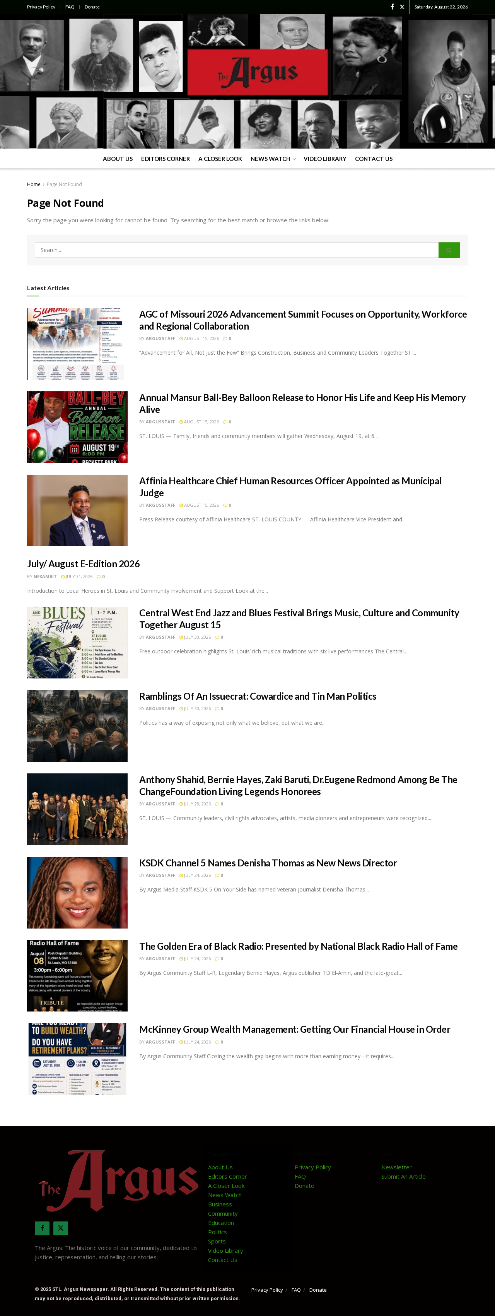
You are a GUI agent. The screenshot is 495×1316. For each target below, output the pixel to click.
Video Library (325, 158)
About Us (118, 158)
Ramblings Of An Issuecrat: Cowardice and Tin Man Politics (258, 696)
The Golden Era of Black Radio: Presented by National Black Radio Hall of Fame (298, 946)
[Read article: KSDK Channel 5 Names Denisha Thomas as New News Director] (77, 893)
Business (220, 1204)
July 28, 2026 (197, 804)
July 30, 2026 (197, 637)
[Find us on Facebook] (392, 7)
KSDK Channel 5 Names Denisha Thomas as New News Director (268, 862)
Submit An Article (403, 1176)
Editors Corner (165, 158)
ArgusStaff (160, 338)
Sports (217, 1241)
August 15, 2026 (201, 338)
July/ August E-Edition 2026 (83, 563)
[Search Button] (449, 250)
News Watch (270, 158)
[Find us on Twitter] (402, 7)
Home (34, 184)
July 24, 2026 (197, 875)
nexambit (45, 576)
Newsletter (396, 1167)
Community (223, 1213)
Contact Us (374, 158)
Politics (217, 1232)
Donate (92, 7)
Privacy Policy (41, 7)
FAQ (70, 7)
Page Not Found (64, 184)
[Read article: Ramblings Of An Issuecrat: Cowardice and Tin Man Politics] (77, 726)
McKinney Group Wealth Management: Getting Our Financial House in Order (294, 1029)
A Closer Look (220, 158)
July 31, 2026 (78, 576)
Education (221, 1222)
